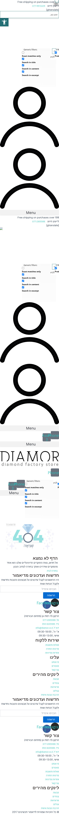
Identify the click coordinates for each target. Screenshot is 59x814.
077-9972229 (38, 5)
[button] (29, 213)
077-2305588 (38, 221)
